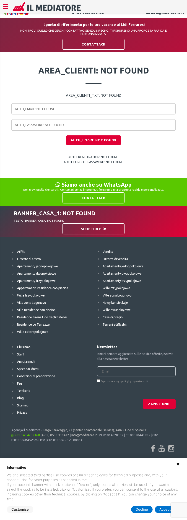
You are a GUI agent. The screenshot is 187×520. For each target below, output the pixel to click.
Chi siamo (24, 347)
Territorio (23, 391)
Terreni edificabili (115, 324)
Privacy (22, 412)
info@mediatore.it (84, 435)
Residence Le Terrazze (33, 324)
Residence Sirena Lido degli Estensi (42, 317)
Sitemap (23, 405)
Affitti (21, 252)
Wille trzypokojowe (31, 295)
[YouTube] (161, 448)
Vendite (108, 252)
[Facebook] (153, 448)
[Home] (47, 9)
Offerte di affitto (29, 259)
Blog (20, 398)
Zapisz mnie (159, 404)
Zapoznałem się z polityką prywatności (124, 381)
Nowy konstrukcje (115, 302)
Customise (20, 509)
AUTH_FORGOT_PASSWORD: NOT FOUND (94, 162)
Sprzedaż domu (28, 369)
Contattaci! (93, 44)
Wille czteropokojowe (32, 332)
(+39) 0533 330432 (55, 435)
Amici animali (26, 361)
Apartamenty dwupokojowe (36, 273)
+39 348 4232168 (27, 435)
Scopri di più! (93, 229)
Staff (20, 354)
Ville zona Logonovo (31, 302)
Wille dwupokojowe (117, 310)
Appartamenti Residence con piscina (42, 288)
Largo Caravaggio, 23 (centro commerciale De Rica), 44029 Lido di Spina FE (95, 430)
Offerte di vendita (115, 259)
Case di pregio (113, 317)
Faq (19, 383)
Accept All (167, 509)
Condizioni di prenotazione (36, 376)
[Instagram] (171, 448)
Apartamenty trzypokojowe (36, 281)
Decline (142, 509)
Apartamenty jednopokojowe (37, 266)
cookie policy (98, 480)
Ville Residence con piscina (36, 310)
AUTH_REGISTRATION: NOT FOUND (93, 157)
